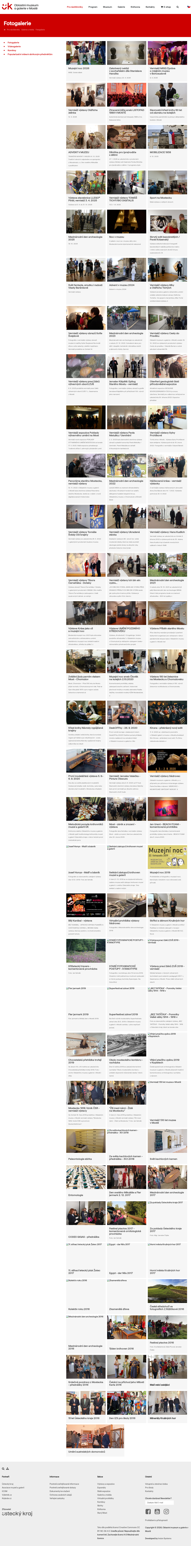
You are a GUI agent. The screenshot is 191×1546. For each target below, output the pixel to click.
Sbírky (100, 1506)
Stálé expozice (103, 1491)
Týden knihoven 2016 (121, 1348)
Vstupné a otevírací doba (156, 1484)
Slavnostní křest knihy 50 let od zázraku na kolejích (166, 111)
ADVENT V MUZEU (78, 152)
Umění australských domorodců (86, 1451)
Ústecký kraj (7, 1484)
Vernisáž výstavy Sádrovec (165, 776)
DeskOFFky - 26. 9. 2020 (123, 727)
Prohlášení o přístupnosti (156, 1520)
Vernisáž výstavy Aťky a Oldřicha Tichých (162, 286)
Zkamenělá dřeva (119, 1309)
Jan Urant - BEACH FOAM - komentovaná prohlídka (165, 825)
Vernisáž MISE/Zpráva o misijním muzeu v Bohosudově (162, 71)
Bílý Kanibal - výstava (80, 920)
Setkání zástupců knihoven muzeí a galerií (124, 873)
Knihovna (135, 7)
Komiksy (12, 50)
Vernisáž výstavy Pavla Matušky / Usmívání (122, 434)
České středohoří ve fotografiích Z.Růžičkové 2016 (167, 1307)
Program (93, 7)
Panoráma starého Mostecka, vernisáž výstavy (85, 482)
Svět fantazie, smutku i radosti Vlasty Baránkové (85, 286)
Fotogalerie (40, 30)
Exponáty (101, 1487)
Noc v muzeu (116, 237)
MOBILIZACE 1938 (160, 152)
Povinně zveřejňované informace (64, 1484)
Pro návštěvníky (75, 7)
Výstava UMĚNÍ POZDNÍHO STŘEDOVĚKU (124, 629)
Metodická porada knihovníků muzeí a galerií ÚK (85, 825)
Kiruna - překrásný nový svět (166, 727)
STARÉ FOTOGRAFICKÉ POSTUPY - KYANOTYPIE (123, 967)
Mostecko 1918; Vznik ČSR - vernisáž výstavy (84, 1109)
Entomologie (75, 1195)
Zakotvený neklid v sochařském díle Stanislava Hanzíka (125, 71)
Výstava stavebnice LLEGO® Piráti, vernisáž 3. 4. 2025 (84, 199)
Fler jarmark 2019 (78, 1014)
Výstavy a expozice (106, 1484)
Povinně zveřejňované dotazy (63, 1487)
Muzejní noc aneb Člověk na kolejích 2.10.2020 (123, 678)
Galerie (121, 7)
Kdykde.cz (6, 1498)
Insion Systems (164, 1538)
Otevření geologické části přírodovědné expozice (164, 382)
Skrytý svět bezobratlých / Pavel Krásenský (165, 238)
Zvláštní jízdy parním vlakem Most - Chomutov (84, 678)
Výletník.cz (7, 1495)
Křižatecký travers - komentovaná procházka (82, 967)
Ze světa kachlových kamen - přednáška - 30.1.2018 (126, 1157)
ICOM (4, 1491)
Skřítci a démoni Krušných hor (167, 920)
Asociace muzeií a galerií (13, 1487)
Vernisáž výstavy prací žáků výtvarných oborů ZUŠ (84, 382)
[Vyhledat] (177, 7)
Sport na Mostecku (161, 197)
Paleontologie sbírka (80, 1159)
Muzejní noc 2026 (78, 68)
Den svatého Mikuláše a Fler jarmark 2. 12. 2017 (125, 1193)
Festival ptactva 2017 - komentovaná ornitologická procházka (125, 1231)
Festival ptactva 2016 (162, 1342)
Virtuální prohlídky (105, 1498)
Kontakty (150, 7)
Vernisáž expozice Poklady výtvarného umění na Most (83, 434)
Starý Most (102, 1513)
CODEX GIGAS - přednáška (83, 1236)
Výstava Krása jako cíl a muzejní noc (80, 629)
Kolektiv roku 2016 (79, 1309)
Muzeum (107, 7)
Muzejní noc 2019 (160, 872)
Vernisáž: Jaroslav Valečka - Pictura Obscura (124, 777)
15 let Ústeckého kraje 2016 (83, 1418)
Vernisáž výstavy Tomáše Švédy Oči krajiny (82, 533)
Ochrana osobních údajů (61, 1495)
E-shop (167, 7)
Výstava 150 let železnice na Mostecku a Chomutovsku (166, 678)
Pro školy (149, 1487)
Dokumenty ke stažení (60, 1491)
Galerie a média (27, 30)
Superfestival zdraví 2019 (123, 1014)
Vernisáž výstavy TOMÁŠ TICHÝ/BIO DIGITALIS (123, 199)
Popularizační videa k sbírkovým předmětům (30, 54)
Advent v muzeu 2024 (121, 285)
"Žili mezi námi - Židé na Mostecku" (121, 1109)
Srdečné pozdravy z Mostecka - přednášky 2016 (85, 1383)
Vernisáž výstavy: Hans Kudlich (167, 532)
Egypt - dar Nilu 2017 (121, 1273)
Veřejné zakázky (57, 1498)
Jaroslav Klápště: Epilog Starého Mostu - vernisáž (123, 382)
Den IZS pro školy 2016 (122, 1418)
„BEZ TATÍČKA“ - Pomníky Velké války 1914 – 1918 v (164, 1015)
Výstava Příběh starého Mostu (167, 628)
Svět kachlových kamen (163, 1159)
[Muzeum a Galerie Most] (4, 30)
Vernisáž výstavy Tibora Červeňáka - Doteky (81, 581)
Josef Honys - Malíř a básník (84, 872)
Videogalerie (14, 46)
